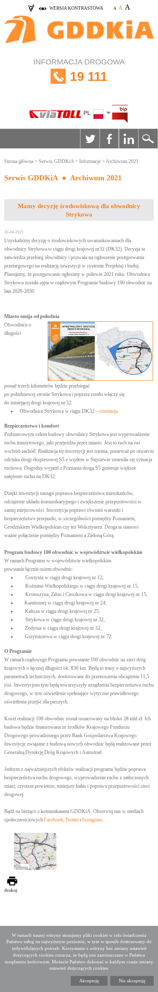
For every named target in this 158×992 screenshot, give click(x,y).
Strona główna (18, 161)
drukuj (10, 890)
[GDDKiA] (79, 34)
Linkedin (128, 138)
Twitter (89, 138)
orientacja (108, 411)
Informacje (90, 161)
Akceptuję (89, 980)
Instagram (92, 820)
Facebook (109, 138)
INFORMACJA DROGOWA (79, 70)
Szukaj (148, 138)
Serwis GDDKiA (56, 161)
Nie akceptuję (132, 980)
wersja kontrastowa (76, 8)
